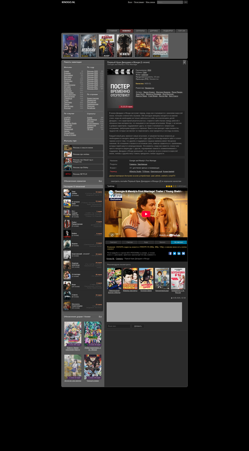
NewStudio (68, 125)
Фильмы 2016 (92, 89)
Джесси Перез (141, 96)
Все (100, 181)
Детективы (68, 81)
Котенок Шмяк (146, 291)
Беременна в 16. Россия (178, 292)
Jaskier (67, 131)
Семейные (68, 98)
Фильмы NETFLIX (80, 174)
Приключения (69, 97)
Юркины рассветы (130, 291)
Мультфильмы (70, 95)
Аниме (66, 71)
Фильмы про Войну (80, 167)
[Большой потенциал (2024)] (160, 45)
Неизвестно (149, 88)
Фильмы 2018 (92, 85)
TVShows (146, 171)
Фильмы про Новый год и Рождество (83, 161)
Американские (92, 104)
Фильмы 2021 (92, 79)
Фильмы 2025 (92, 71)
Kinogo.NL (110, 259)
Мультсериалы (93, 123)
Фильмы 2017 (92, 87)
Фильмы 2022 (92, 77)
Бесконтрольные (162, 291)
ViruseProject (69, 133)
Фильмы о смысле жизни (83, 148)
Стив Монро (153, 96)
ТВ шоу (90, 129)
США (145, 72)
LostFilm (67, 117)
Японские (91, 106)
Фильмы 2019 (92, 83)
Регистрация (139, 2)
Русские (90, 121)
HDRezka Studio (70, 123)
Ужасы (66, 104)
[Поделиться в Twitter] (174, 253)
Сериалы (132, 164)
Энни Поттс (140, 94)
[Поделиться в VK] (183, 253)
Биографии (68, 75)
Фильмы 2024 (92, 73)
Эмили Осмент (149, 92)
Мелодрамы (69, 93)
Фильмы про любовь (81, 154)
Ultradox (67, 121)
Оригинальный (156, 171)
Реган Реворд (177, 92)
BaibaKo (67, 119)
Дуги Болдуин (168, 94)
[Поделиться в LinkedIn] (179, 253)
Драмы (66, 83)
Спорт (66, 100)
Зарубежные (142, 164)
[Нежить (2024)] (124, 45)
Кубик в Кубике (70, 135)
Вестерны (68, 77)
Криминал (68, 91)
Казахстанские (93, 98)
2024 (149, 70)
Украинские (91, 100)
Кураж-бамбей (168, 171)
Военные (67, 79)
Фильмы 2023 (92, 75)
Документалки (69, 85)
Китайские (91, 108)
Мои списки (150, 2)
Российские (91, 102)
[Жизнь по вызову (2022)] (71, 45)
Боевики (67, 73)
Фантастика (68, 106)
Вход (130, 2)
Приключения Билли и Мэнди (114, 292)
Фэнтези (67, 108)
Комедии (67, 89)
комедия (144, 75)
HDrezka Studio (135, 171)
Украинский (68, 129)
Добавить (138, 326)
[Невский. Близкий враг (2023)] (89, 45)
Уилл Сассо (173, 96)
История (67, 87)
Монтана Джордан (163, 92)
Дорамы (90, 127)
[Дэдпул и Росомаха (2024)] (107, 45)
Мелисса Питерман (153, 94)
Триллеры (68, 102)
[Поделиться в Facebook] (170, 253)
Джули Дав (163, 96)
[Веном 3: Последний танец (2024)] (142, 45)
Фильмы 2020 (92, 81)
